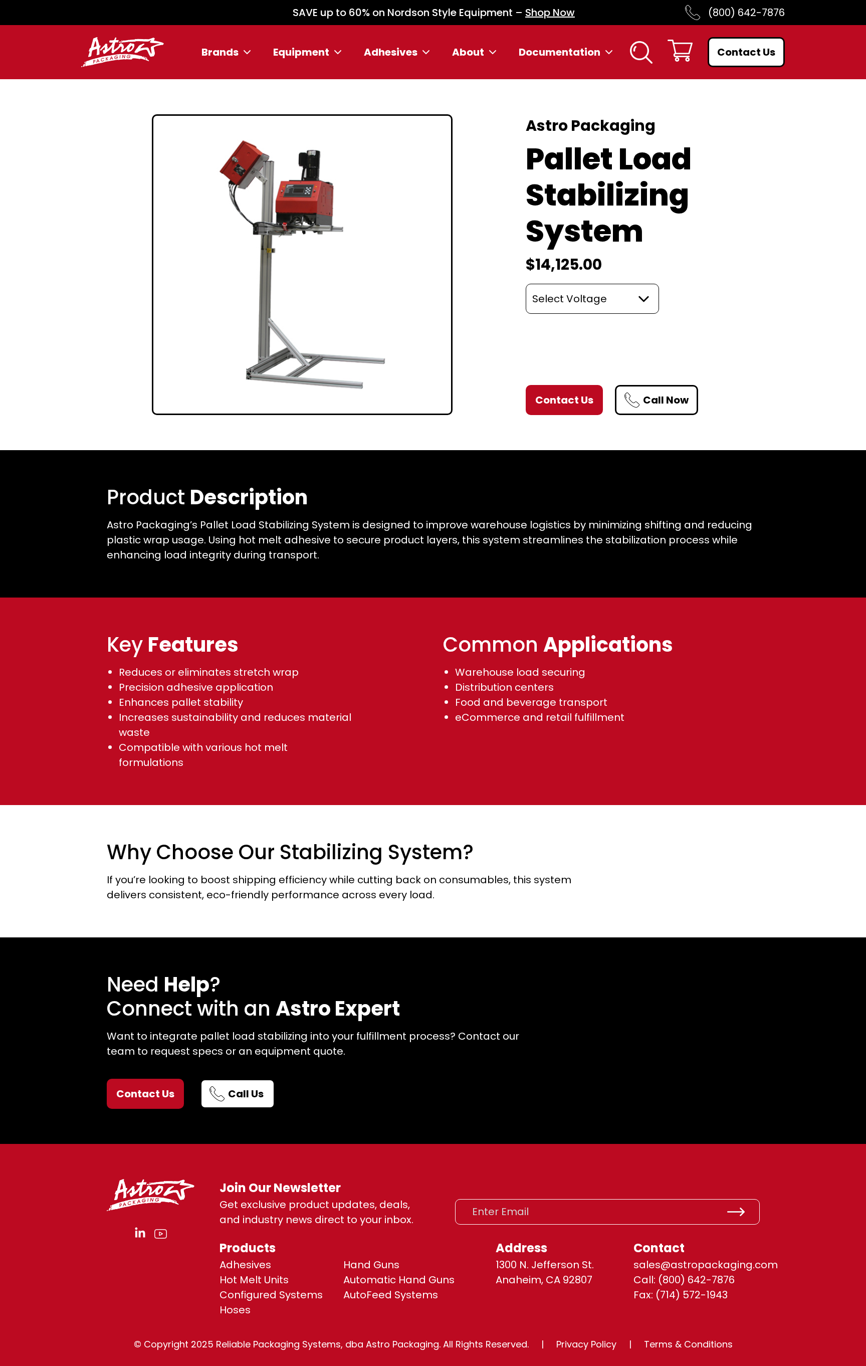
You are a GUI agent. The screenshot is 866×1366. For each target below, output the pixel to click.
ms (430, 1295)
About (468, 52)
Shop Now (550, 13)
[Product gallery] (302, 265)
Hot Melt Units (254, 1280)
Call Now (666, 400)
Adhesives (390, 52)
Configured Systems (271, 1295)
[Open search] (641, 52)
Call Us (246, 1094)
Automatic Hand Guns (399, 1280)
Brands (220, 52)
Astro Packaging (591, 125)
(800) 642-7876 (746, 13)
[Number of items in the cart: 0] (680, 52)
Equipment (301, 52)
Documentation (559, 52)
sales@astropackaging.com (705, 1265)
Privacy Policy (586, 1344)
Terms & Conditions (688, 1344)
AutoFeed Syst (379, 1295)
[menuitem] (227, 52)
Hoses (235, 1310)
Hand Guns (371, 1265)
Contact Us (746, 52)
